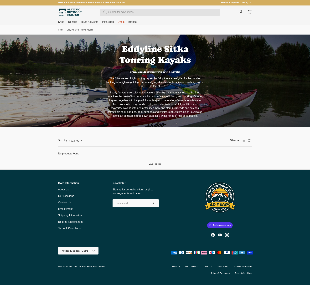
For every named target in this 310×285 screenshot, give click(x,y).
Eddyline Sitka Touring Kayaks (80, 30)
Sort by (62, 140)
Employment (65, 209)
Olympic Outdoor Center (75, 266)
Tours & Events (89, 21)
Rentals (72, 21)
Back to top (155, 164)
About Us (63, 189)
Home (60, 30)
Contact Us (64, 202)
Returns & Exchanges (70, 221)
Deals (121, 21)
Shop (61, 21)
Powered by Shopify (96, 266)
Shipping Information (70, 215)
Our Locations (66, 196)
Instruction (108, 21)
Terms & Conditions (69, 228)
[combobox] (160, 12)
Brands (132, 21)
